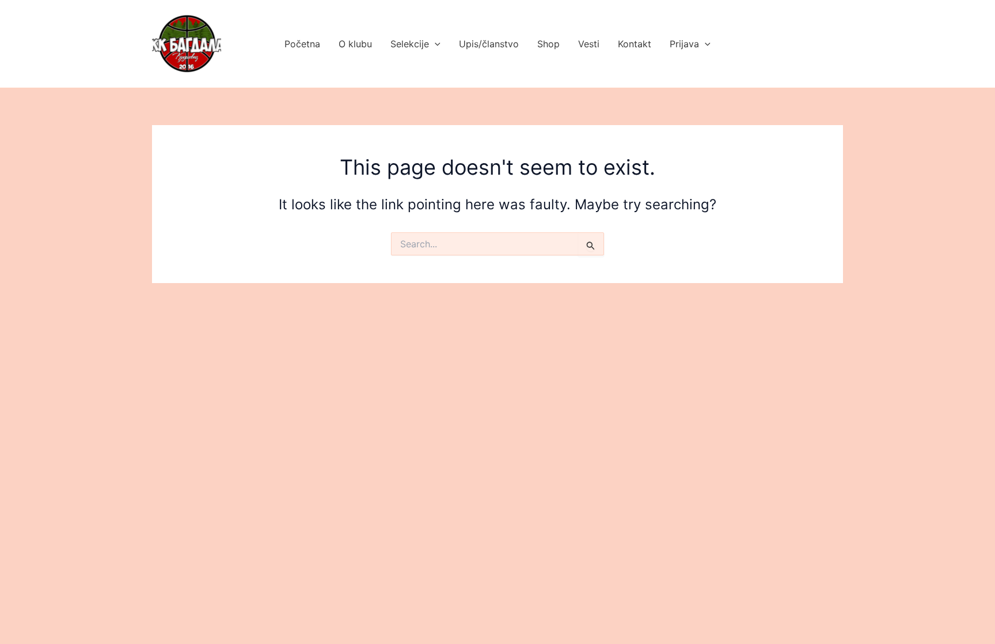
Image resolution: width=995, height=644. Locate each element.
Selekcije (409, 44)
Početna (302, 44)
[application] (434, 43)
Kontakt (634, 44)
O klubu (355, 44)
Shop (548, 44)
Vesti (588, 44)
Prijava (684, 44)
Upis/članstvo (489, 44)
